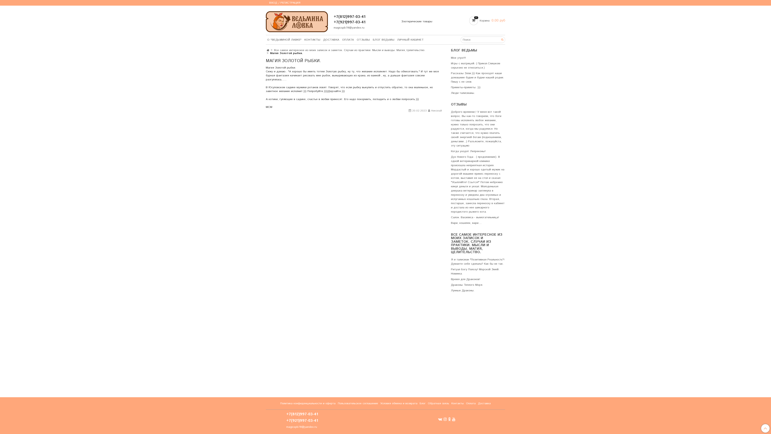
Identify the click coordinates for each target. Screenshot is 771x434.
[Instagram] (445, 419)
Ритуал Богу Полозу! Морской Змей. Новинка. (475, 271)
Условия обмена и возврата (398, 403)
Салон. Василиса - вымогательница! (475, 217)
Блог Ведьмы (384, 40)
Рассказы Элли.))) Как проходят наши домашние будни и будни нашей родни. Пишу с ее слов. (477, 77)
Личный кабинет (410, 40)
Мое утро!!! (458, 58)
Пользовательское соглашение (358, 403)
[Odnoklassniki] (449, 419)
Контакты (312, 40)
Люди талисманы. (463, 93)
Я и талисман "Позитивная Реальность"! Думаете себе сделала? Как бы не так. (477, 262)
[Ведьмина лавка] (297, 20)
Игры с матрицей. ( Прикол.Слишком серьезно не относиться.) (475, 65)
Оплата (348, 40)
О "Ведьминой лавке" (284, 40)
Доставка (331, 40)
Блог (423, 403)
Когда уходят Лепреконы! (468, 151)
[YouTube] (453, 419)
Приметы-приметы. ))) (465, 87)
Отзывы (363, 40)
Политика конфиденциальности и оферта (308, 403)
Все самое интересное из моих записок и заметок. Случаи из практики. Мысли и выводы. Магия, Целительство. (349, 50)
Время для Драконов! (465, 279)
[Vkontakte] (440, 419)
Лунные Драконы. (462, 291)
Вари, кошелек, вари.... (466, 223)
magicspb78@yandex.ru (349, 28)
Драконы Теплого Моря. (467, 285)
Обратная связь (438, 403)
